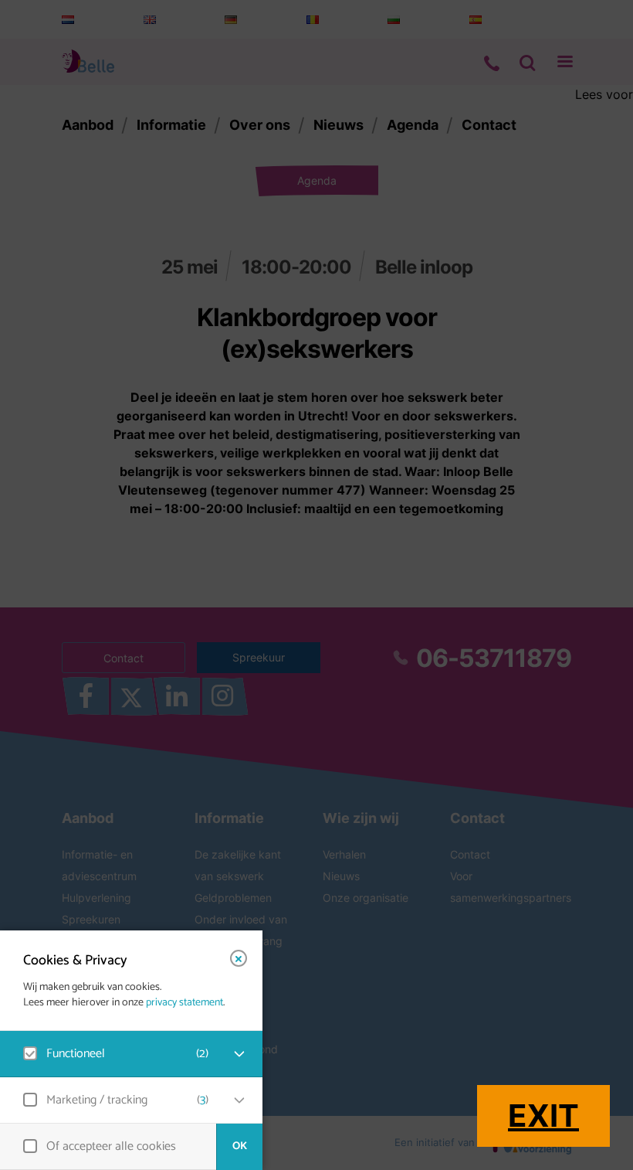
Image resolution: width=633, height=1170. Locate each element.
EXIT (543, 1115)
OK (239, 1146)
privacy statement (184, 1003)
